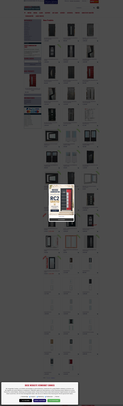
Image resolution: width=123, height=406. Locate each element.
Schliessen (61, 219)
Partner (57, 396)
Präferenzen (49, 396)
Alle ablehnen (25, 400)
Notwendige (24, 396)
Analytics (33, 396)
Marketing (41, 396)
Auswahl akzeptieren (39, 400)
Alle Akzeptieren (53, 400)
